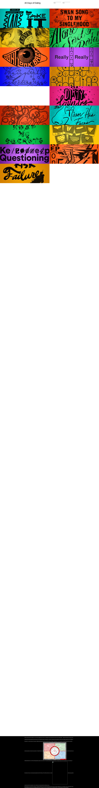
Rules (64, 2)
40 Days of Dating (32, 3)
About (55, 2)
